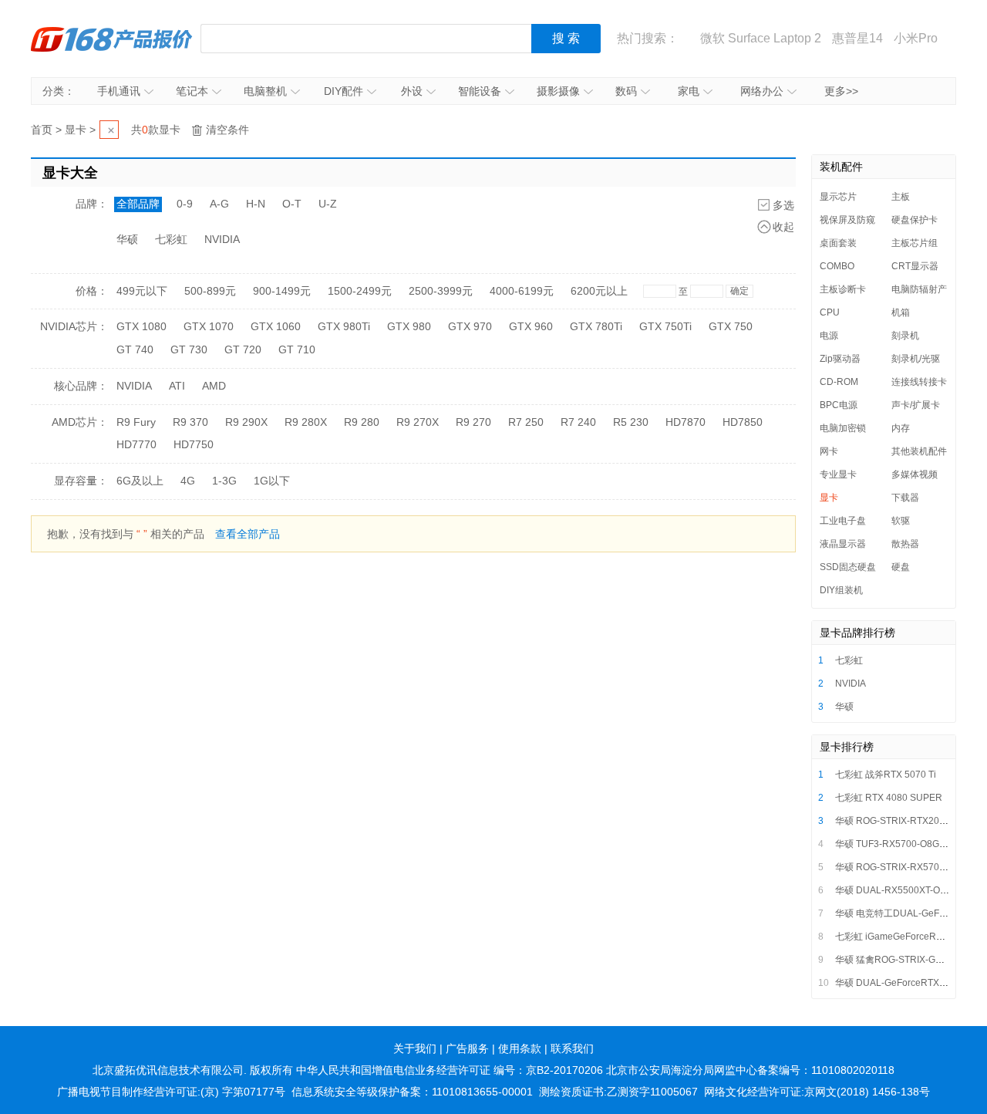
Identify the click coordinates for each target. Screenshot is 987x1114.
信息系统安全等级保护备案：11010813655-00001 (412, 1091)
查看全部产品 (247, 534)
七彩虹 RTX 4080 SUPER (888, 797)
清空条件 (227, 129)
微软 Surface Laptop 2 (760, 38)
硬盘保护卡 (914, 219)
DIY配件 (343, 91)
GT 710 (296, 349)
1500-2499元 (360, 291)
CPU (830, 312)
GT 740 (134, 349)
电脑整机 (265, 91)
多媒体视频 (914, 474)
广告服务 (467, 1048)
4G (187, 480)
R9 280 (361, 422)
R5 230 (630, 422)
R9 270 (473, 422)
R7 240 (578, 422)
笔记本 (192, 91)
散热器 (905, 543)
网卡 (829, 451)
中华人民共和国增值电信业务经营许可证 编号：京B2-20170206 (449, 1070)
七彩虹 (171, 239)
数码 (626, 91)
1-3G (224, 480)
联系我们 (572, 1048)
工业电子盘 (843, 520)
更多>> (841, 91)
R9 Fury (136, 422)
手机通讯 (118, 91)
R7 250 (526, 422)
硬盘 (900, 567)
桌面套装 (838, 243)
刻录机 (905, 335)
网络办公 (761, 91)
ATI (177, 386)
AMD (214, 386)
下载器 (905, 497)
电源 (829, 335)
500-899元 (210, 291)
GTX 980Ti (344, 326)
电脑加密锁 (843, 428)
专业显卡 (838, 474)
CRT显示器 (914, 266)
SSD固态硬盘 (848, 567)
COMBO (837, 266)
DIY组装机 (841, 590)
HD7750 (193, 444)
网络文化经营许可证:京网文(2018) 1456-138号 (817, 1091)
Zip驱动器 (840, 358)
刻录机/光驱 (915, 358)
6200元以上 (599, 291)
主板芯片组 (914, 243)
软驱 (900, 520)
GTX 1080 (141, 326)
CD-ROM (839, 381)
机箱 (900, 312)
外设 (412, 91)
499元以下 (141, 291)
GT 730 (188, 349)
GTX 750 (731, 326)
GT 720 (242, 349)
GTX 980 (409, 326)
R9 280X (306, 422)
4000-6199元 (522, 291)
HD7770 (136, 444)
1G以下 (272, 480)
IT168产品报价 (112, 38)
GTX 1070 (209, 326)
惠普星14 (857, 38)
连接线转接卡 (919, 381)
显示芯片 (838, 196)
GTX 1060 (276, 326)
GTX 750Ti (665, 326)
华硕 (127, 239)
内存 (900, 428)
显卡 (75, 129)
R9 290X (246, 422)
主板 (900, 196)
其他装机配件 (919, 451)
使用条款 (519, 1048)
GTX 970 (470, 326)
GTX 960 (531, 326)
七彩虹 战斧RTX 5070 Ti (885, 774)
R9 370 (190, 422)
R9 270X (417, 422)
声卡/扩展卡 (915, 405)
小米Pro (916, 38)
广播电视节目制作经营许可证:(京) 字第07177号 (171, 1091)
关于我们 (414, 1048)
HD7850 (743, 422)
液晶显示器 (843, 543)
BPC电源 (838, 405)
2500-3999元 (441, 291)
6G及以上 (139, 480)
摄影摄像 (558, 91)
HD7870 (685, 422)
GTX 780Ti (596, 326)
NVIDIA (222, 239)
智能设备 (479, 91)
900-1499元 (282, 291)
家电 (688, 91)
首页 (41, 129)
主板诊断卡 (843, 289)
